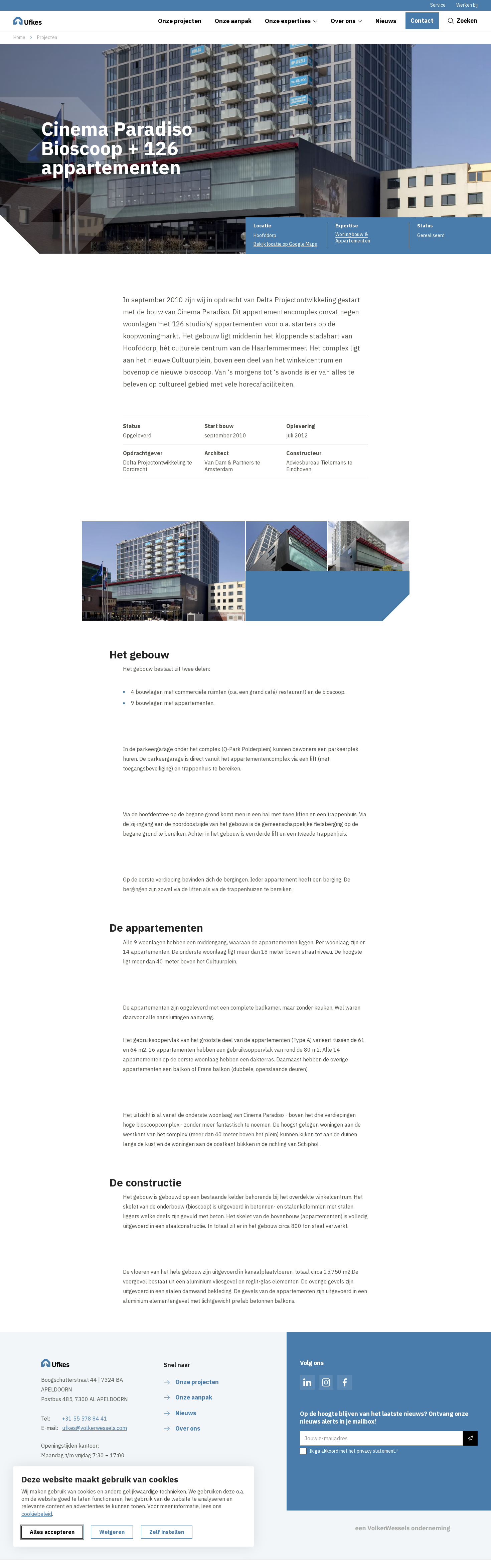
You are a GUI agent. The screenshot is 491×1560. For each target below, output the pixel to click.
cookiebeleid (36, 1514)
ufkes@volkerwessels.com (94, 1428)
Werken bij (467, 5)
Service (438, 5)
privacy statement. (376, 1451)
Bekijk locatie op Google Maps (285, 244)
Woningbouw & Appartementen (352, 237)
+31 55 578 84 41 (84, 1418)
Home (19, 37)
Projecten (47, 37)
